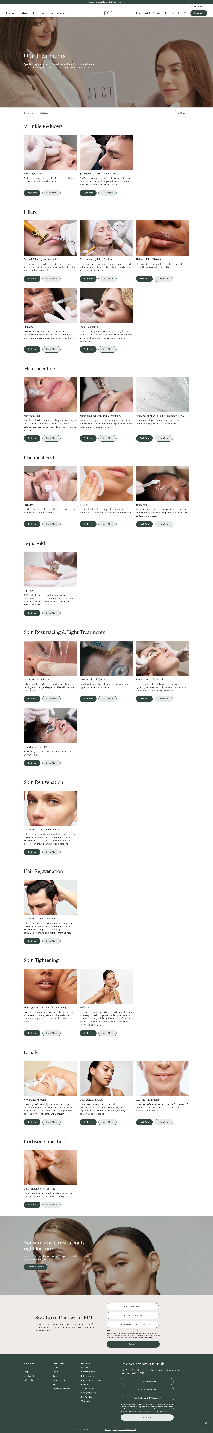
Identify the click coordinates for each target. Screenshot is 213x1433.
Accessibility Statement (127, 1430)
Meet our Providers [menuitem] (152, 13)
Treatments (29, 113)
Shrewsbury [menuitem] (86, 1401)
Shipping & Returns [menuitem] (61, 1389)
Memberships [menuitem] (47, 13)
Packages (44, 113)
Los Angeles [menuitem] (86, 1397)
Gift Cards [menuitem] (28, 1380)
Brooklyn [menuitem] (85, 1384)
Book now (198, 13)
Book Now (32, 193)
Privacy (108, 1430)
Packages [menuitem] (24, 13)
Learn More (51, 193)
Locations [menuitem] (61, 13)
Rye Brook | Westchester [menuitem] (91, 1380)
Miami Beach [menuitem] (87, 1389)
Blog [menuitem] (166, 13)
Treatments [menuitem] (11, 13)
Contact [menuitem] (56, 1368)
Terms (115, 1430)
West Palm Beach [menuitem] (89, 1393)
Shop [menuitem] (34, 13)
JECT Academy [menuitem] (59, 1380)
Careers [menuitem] (56, 1376)
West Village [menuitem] (86, 1368)
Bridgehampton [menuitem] (88, 1376)
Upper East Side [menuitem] (88, 1372)
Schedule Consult (36, 1267)
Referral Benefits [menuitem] (60, 1363)
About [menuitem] (138, 13)
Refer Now (121, 2)
